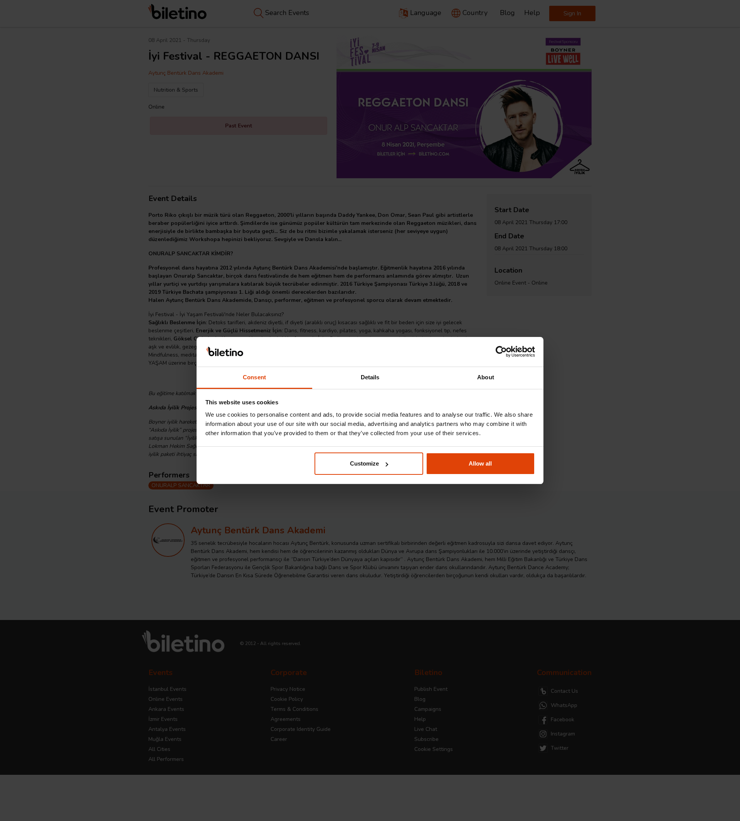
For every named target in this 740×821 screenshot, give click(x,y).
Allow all (480, 463)
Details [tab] (370, 377)
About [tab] (485, 377)
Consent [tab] (254, 377)
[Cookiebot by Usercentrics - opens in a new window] (501, 352)
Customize (364, 463)
